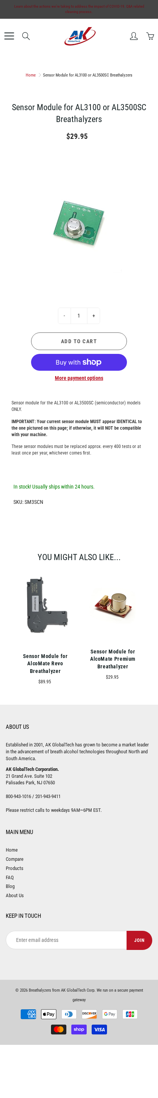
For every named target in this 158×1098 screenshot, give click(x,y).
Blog (10, 886)
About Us (15, 895)
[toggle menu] (9, 36)
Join (139, 940)
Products (14, 868)
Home (31, 75)
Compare (14, 859)
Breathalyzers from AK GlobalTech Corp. (62, 990)
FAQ (10, 877)
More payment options (79, 378)
